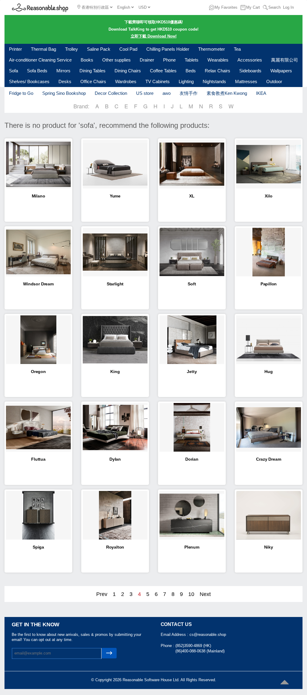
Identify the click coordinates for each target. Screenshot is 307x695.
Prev (101, 594)
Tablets (191, 59)
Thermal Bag (43, 49)
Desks (64, 81)
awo (166, 93)
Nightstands (214, 81)
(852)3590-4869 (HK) (193, 645)
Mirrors (63, 70)
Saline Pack (98, 49)
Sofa (13, 70)
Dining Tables (92, 70)
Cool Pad (128, 49)
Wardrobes (125, 81)
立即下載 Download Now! (154, 36)
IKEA (261, 93)
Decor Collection (111, 93)
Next (205, 594)
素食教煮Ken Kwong (227, 93)
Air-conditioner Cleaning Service (40, 59)
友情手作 (189, 93)
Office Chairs (93, 81)
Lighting (186, 81)
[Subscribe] (109, 653)
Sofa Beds (37, 70)
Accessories (249, 59)
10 (191, 594)
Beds (191, 70)
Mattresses (246, 81)
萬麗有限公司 (284, 59)
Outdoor (274, 81)
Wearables (217, 59)
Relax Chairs (217, 70)
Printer (15, 49)
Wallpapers (281, 70)
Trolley (71, 49)
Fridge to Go (21, 93)
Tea (237, 49)
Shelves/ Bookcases (29, 81)
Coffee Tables (163, 70)
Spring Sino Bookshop (64, 93)
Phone (169, 59)
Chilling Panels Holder (167, 49)
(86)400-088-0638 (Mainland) (200, 651)
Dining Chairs (128, 70)
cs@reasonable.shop (207, 634)
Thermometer (211, 49)
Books (87, 59)
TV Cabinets (157, 81)
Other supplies (116, 59)
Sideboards (250, 70)
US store (145, 93)
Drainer (147, 59)
